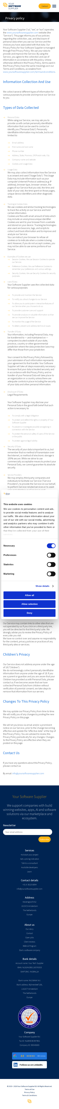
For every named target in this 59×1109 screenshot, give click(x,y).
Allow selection (29, 604)
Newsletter (9, 825)
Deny (29, 613)
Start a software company (29, 950)
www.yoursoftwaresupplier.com (22, 32)
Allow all (29, 595)
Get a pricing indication (29, 859)
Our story (29, 929)
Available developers (29, 867)
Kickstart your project (29, 854)
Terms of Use (29, 1089)
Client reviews (29, 941)
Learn (29, 871)
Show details (42, 586)
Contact (29, 933)
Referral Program (29, 946)
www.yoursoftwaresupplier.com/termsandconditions (29, 71)
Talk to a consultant (29, 863)
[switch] (51, 555)
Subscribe (44, 839)
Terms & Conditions (29, 1095)
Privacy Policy (29, 1092)
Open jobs (29, 937)
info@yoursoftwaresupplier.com (28, 773)
